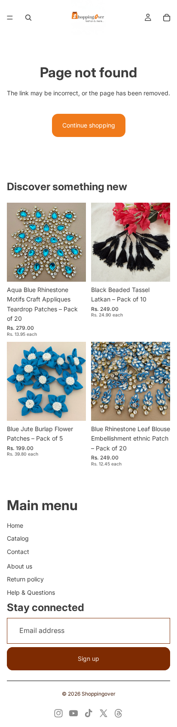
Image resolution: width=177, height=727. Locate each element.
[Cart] (166, 17)
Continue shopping (88, 125)
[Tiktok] (88, 713)
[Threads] (118, 713)
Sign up (88, 658)
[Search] (28, 17)
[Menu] (10, 17)
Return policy (25, 579)
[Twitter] (103, 713)
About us (19, 566)
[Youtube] (73, 713)
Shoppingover (99, 693)
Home (15, 525)
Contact (18, 551)
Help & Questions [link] (31, 592)
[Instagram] (58, 713)
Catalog (18, 538)
